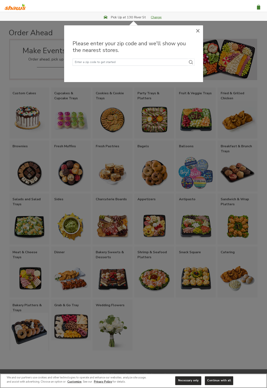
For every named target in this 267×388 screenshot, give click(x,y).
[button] (258, 7)
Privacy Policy (103, 382)
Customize (74, 382)
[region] (133, 381)
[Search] (191, 62)
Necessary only (188, 380)
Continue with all (219, 380)
